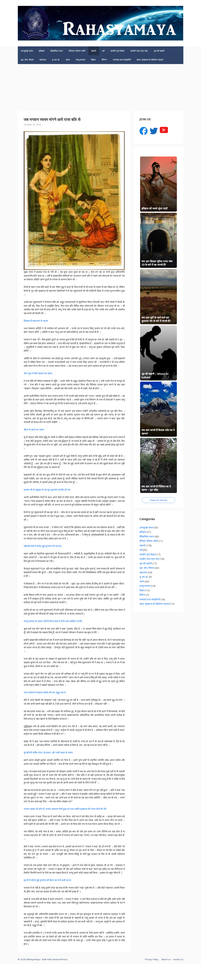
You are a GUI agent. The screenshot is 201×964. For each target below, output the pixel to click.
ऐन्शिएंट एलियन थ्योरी (77, 50)
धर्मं (103, 50)
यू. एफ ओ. (56, 59)
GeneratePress (60, 959)
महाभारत (42, 59)
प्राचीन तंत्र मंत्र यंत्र (139, 50)
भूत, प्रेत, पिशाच (27, 59)
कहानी (93, 50)
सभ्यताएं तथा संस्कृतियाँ (122, 59)
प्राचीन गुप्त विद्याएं (117, 50)
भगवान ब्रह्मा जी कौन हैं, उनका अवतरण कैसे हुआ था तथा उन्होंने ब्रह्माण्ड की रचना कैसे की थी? (65, 809)
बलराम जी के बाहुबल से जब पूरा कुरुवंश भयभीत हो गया (47, 489)
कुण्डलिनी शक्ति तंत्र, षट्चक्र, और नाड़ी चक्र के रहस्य (48, 752)
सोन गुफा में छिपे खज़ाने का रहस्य (38, 373)
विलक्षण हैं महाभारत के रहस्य (36, 320)
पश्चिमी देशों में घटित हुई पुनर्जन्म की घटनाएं (42, 546)
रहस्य (68, 59)
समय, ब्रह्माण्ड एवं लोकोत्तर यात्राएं (150, 59)
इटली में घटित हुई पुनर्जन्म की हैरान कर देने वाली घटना (47, 880)
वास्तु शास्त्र (80, 59)
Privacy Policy (152, 959)
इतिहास (41, 50)
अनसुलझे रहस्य (27, 50)
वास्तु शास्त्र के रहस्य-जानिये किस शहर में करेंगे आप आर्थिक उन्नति (53, 621)
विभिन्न (104, 59)
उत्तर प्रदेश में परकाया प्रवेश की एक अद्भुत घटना (45, 692)
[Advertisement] (100, 86)
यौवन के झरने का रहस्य (34, 429)
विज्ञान (93, 59)
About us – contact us (172, 959)
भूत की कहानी (159, 50)
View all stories (158, 500)
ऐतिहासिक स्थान (56, 50)
